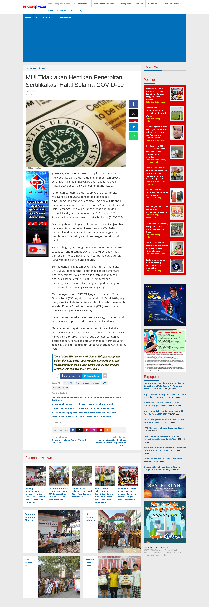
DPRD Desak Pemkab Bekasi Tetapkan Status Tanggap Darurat (161, 404)
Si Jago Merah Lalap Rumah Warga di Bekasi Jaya (69, 440)
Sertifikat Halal (60, 387)
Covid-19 (68, 383)
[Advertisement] (104, 41)
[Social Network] (81, 10)
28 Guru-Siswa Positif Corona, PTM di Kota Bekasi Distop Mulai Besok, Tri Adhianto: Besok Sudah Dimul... (164, 386)
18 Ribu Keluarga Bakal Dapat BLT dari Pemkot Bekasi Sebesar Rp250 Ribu (162, 437)
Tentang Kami (171, 550)
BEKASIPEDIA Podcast (153, 550)
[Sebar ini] (133, 104)
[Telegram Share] (133, 127)
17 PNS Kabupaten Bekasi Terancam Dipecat (164, 428)
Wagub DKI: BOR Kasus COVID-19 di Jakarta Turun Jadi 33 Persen (82, 416)
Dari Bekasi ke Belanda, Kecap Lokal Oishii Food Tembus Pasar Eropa (82, 492)
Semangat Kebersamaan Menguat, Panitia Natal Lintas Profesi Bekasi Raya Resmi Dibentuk (35, 495)
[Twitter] (79, 430)
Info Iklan (158, 552)
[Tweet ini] (133, 113)
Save (134, 121)
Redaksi (147, 552)
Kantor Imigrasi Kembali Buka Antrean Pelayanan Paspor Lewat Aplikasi (110, 441)
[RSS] (107, 430)
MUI (104, 383)
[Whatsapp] (133, 136)
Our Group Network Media (155, 555)
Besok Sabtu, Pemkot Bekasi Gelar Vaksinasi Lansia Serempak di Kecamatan (165, 449)
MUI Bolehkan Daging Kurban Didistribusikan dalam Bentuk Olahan (84, 412)
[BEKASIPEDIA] (34, 6)
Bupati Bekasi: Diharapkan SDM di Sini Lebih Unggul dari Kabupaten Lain (165, 395)
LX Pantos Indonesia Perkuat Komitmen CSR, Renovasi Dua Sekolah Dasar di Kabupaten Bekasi (58, 494)
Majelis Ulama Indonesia (87, 383)
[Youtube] (100, 430)
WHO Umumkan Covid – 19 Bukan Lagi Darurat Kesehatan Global (82, 404)
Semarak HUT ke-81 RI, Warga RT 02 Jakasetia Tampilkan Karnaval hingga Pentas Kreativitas (127, 494)
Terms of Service (171, 552)
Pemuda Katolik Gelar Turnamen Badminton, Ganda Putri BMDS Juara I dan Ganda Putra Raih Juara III (104, 495)
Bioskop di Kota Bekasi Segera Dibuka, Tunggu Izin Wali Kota (162, 468)
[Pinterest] (86, 430)
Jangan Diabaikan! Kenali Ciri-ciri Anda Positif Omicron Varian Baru (83, 408)
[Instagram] (93, 430)
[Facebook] (73, 430)
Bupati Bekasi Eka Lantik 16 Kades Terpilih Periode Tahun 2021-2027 (164, 412)
